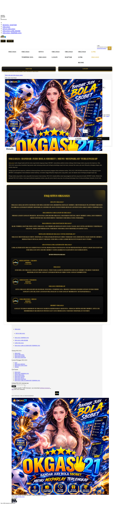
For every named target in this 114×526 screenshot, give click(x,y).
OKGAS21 (6, 27)
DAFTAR (29, 69)
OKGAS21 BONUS (20, 364)
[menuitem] (12, 51)
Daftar (10, 41)
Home (4, 71)
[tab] (10, 149)
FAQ (16, 362)
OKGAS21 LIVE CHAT (21, 365)
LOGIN (85, 69)
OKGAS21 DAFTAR (20, 357)
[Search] (109, 48)
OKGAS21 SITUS (19, 377)
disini (107, 116)
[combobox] (104, 47)
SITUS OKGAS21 (9, 29)
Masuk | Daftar (10, 25)
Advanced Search (101, 48)
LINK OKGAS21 (19, 343)
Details (9, 148)
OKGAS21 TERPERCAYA (12, 33)
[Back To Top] (12, 502)
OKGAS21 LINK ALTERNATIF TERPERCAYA (27, 345)
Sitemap (17, 367)
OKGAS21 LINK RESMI (11, 31)
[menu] (54, 57)
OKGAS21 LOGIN (20, 356)
